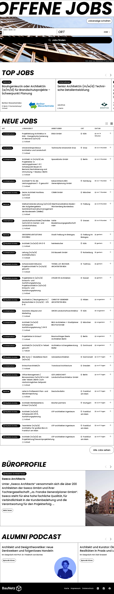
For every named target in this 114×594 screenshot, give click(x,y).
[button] (12, 49)
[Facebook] (110, 588)
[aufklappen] (110, 133)
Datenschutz (88, 588)
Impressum (76, 588)
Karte (66, 588)
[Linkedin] (98, 588)
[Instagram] (104, 588)
